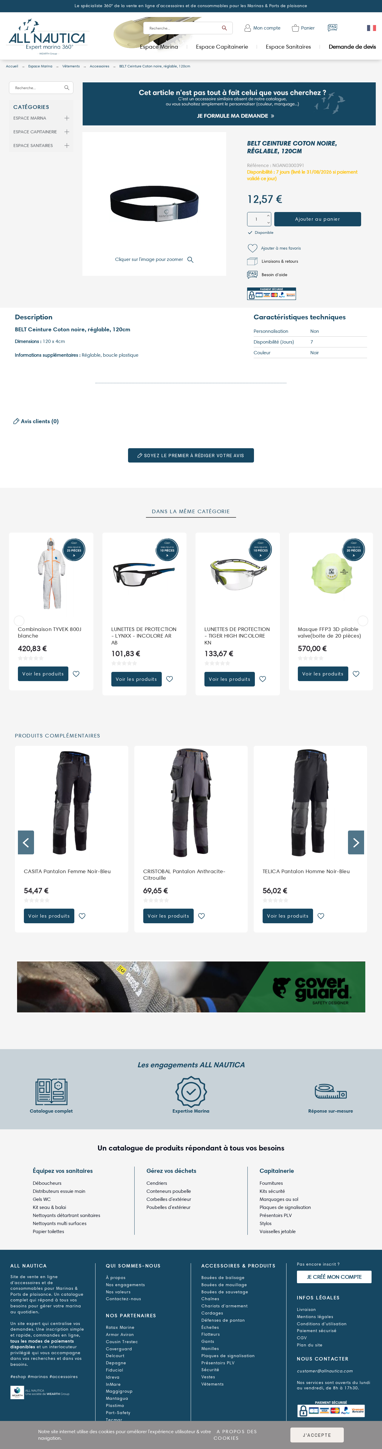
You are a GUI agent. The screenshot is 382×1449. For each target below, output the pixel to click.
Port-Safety (118, 1412)
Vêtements (212, 1384)
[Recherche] (224, 28)
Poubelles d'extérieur (168, 1207)
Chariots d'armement (224, 1306)
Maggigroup (119, 1391)
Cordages (212, 1313)
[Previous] (19, 621)
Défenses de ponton (223, 1320)
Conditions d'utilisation (322, 1323)
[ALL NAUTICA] (48, 37)
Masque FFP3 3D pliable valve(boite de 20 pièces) (329, 632)
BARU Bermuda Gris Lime (55, 871)
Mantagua (117, 1398)
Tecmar (114, 1419)
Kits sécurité (272, 1191)
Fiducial (114, 1370)
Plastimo (115, 1405)
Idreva (113, 1377)
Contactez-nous (123, 1298)
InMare (113, 1384)
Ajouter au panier (317, 219)
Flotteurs (210, 1334)
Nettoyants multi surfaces (60, 1223)
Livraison (306, 1309)
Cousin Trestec (122, 1341)
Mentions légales (315, 1316)
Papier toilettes (48, 1231)
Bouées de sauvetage (224, 1292)
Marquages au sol (279, 1199)
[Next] (363, 621)
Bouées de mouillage (224, 1284)
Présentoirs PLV (276, 1215)
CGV (302, 1337)
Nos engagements (125, 1284)
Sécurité (210, 1369)
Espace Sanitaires (33, 145)
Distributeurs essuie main (59, 1191)
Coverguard (119, 1348)
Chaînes (210, 1298)
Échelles (210, 1327)
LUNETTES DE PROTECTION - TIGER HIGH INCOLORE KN (237, 636)
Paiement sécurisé (317, 1330)
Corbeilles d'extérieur (169, 1199)
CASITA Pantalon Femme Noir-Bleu (186, 871)
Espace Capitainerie (35, 131)
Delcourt (115, 1355)
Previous (26, 842)
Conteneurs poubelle (169, 1191)
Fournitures (271, 1183)
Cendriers (157, 1183)
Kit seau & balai (49, 1207)
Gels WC (42, 1199)
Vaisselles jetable (278, 1231)
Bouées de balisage (223, 1277)
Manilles (210, 1348)
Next (356, 842)
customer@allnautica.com (325, 1371)
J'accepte (317, 1435)
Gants (207, 1341)
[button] (274, 248)
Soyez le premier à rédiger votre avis (193, 455)
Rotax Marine (120, 1327)
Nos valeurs (118, 1292)
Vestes (208, 1377)
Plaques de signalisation (285, 1207)
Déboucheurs (47, 1183)
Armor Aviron (120, 1334)
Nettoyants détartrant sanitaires (66, 1215)
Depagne (116, 1363)
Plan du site (310, 1345)
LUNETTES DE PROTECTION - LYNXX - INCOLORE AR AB (144, 636)
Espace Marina (29, 118)
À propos (116, 1277)
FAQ (332, 28)
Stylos (266, 1223)
